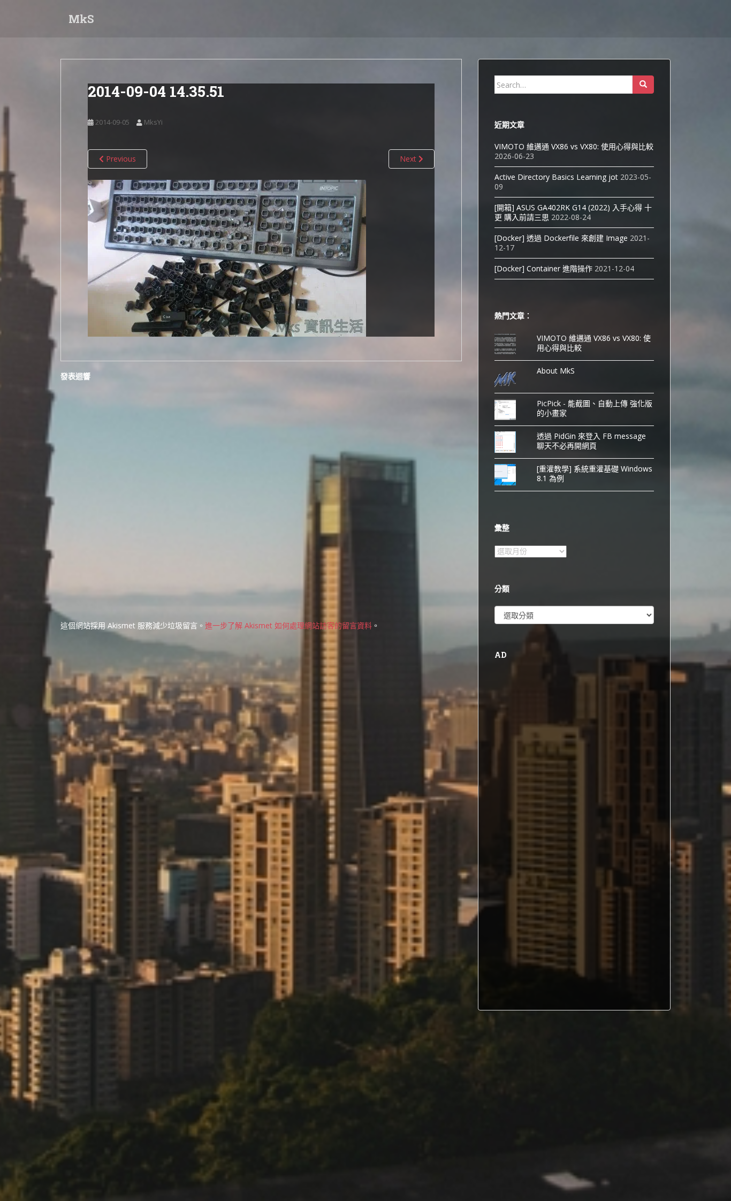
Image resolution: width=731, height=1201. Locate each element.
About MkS (556, 371)
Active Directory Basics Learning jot (556, 177)
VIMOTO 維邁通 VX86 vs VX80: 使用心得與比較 (573, 146)
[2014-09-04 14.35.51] (227, 257)
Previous (120, 159)
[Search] (643, 84)
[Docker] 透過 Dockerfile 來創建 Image (561, 238)
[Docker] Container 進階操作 (543, 268)
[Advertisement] (574, 833)
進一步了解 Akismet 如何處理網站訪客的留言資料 (288, 625)
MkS (81, 19)
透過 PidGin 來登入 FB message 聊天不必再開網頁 (591, 441)
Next (409, 159)
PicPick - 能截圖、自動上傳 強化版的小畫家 (594, 408)
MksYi (153, 122)
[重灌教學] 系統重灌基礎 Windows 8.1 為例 (594, 473)
